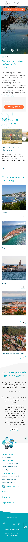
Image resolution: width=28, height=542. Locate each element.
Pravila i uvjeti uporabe (11, 533)
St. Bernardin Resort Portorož (10, 476)
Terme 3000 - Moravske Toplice (10, 463)
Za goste (5, 491)
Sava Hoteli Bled (6, 457)
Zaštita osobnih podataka (17, 424)
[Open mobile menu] (25, 3)
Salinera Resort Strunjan (9, 479)
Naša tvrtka (6, 497)
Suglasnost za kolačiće (12, 535)
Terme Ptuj (5, 470)
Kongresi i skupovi (8, 503)
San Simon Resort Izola (8, 482)
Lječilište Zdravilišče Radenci (10, 466)
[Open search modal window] (22, 3)
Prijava (14, 429)
